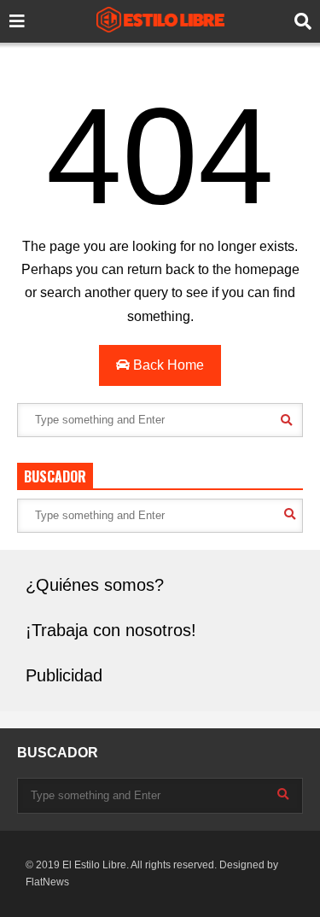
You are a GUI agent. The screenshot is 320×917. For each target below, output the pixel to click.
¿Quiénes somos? (95, 584)
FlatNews (47, 882)
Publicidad (64, 675)
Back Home (167, 365)
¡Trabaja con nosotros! (111, 630)
